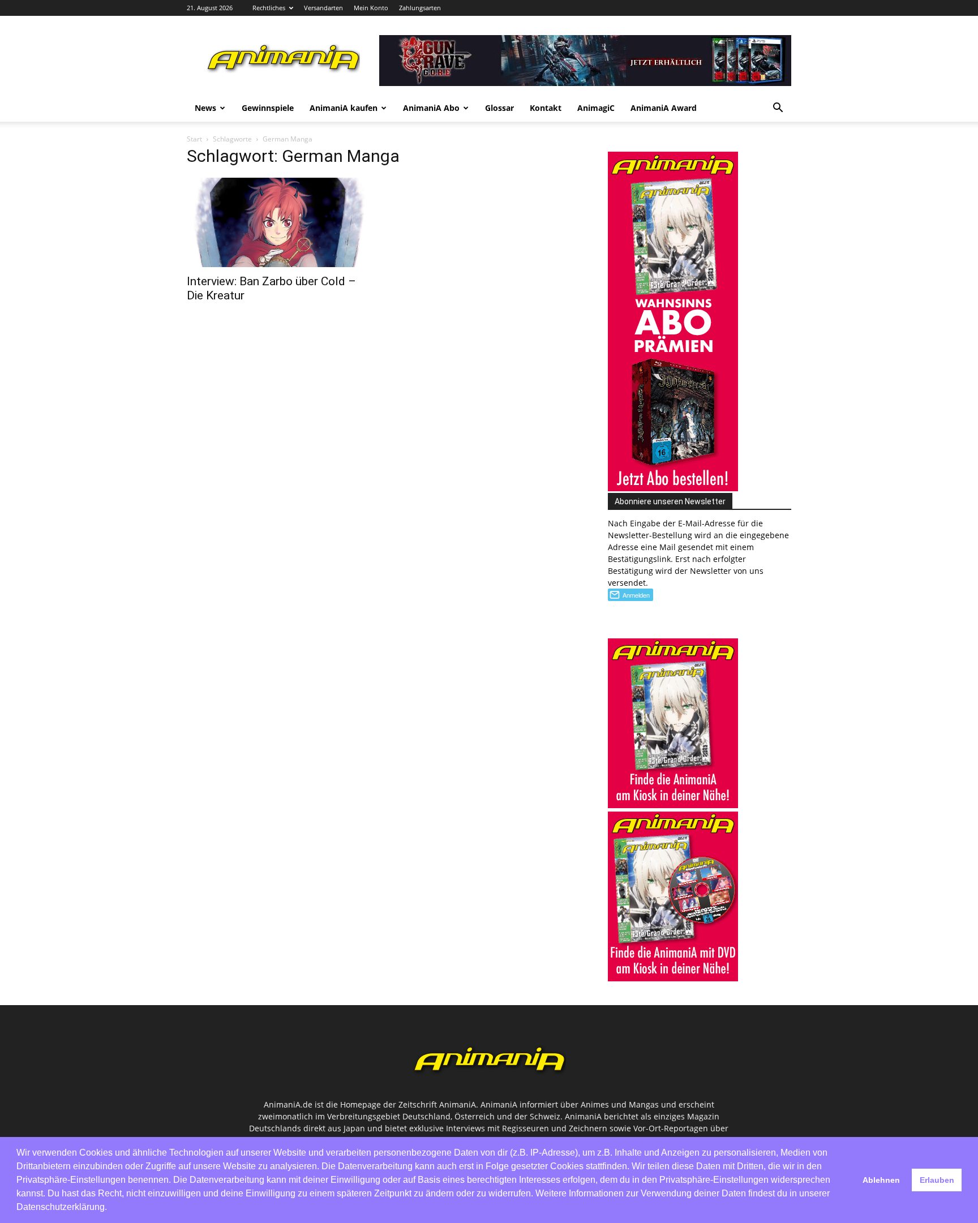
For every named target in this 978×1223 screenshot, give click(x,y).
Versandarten (323, 7)
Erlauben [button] (937, 1180)
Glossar (499, 107)
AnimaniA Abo (431, 107)
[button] (777, 109)
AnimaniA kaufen (344, 107)
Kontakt (545, 107)
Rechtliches (268, 7)
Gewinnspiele (268, 107)
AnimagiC (596, 107)
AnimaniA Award (663, 107)
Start (194, 139)
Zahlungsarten (420, 7)
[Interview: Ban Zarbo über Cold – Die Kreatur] (278, 223)
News (205, 107)
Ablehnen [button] (881, 1180)
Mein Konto (371, 7)
